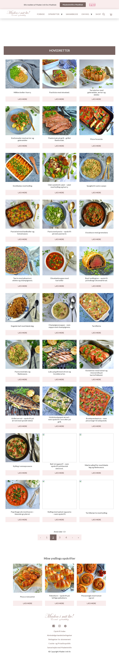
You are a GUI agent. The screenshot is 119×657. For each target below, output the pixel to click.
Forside (41, 14)
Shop (98, 14)
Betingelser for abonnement (59, 639)
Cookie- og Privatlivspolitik (59, 643)
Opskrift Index (59, 631)
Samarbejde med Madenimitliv (59, 647)
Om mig (85, 14)
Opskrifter (53, 14)
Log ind (92, 5)
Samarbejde (72, 14)
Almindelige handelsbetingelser (59, 635)
